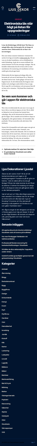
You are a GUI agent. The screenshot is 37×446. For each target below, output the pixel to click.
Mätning (5, 387)
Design (4, 294)
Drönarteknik (6, 298)
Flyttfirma (5, 314)
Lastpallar (5, 355)
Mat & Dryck (6, 383)
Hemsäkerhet (7, 326)
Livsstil (4, 359)
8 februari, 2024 (25, 35)
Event (4, 306)
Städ (3, 420)
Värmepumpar (7, 428)
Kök (3, 342)
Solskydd (5, 416)
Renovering (6, 404)
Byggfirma (6, 289)
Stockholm (6, 424)
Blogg (4, 277)
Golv (3, 322)
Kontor (4, 347)
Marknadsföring (8, 379)
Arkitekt (5, 269)
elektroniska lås (25, 58)
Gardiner (5, 318)
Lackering (5, 351)
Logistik (5, 363)
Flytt (3, 310)
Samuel (13, 35)
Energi (4, 302)
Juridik (4, 334)
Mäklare (5, 367)
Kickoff (4, 338)
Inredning (5, 330)
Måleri (4, 371)
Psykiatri (5, 400)
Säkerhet (18, 19)
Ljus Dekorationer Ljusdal (15, 442)
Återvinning (6, 273)
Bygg (4, 285)
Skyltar (4, 412)
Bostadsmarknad (8, 281)
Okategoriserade (8, 395)
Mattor (4, 391)
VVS (3, 432)
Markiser (5, 375)
